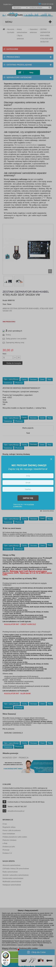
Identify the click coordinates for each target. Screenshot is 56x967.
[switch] (5, 963)
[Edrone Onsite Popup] (28, 483)
